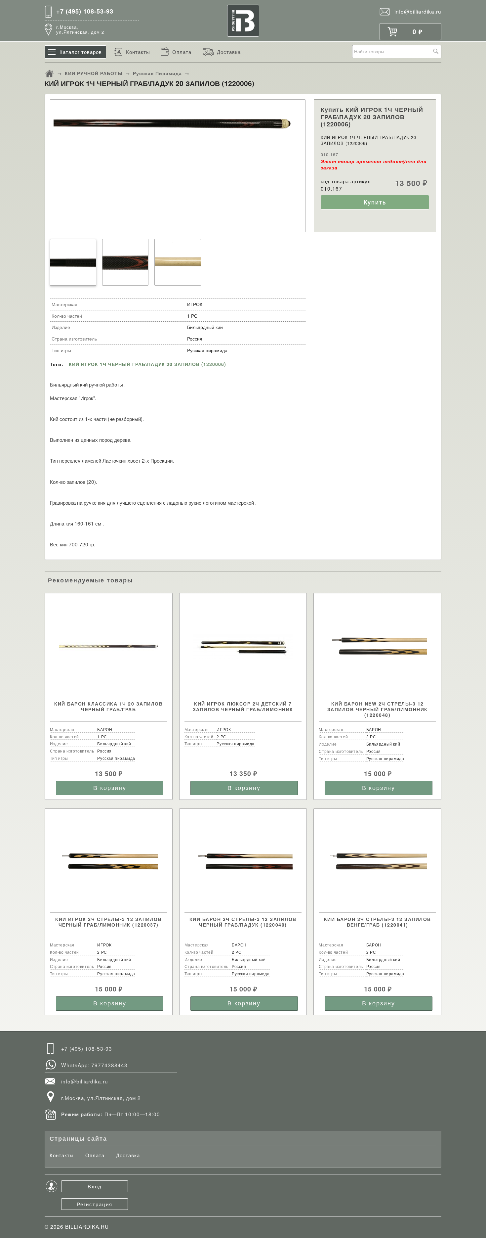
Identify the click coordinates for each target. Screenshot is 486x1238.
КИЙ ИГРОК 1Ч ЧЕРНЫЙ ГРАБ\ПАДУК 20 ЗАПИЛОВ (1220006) (147, 364)
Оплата (181, 51)
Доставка (229, 51)
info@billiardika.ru (417, 11)
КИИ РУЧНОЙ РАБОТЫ (94, 73)
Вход (95, 1186)
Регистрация (94, 1204)
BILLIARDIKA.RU (87, 1226)
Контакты (138, 51)
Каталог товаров (81, 51)
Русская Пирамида (157, 73)
